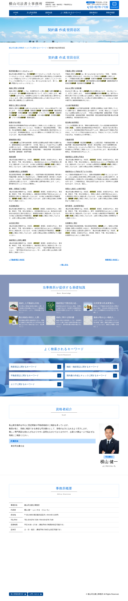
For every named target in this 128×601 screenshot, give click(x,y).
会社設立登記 (14, 223)
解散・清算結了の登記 (17, 189)
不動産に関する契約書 (73, 71)
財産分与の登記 (15, 122)
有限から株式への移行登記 (75, 189)
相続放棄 (12, 157)
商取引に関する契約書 (17, 105)
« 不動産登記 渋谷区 (16, 260)
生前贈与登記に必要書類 (18, 172)
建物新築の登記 (15, 140)
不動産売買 (69, 140)
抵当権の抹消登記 (72, 122)
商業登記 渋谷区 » (112, 260)
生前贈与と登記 (71, 223)
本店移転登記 (14, 206)
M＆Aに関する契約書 (73, 88)
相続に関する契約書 (16, 88)
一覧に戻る (64, 265)
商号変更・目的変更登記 (74, 206)
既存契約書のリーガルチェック (21, 71)
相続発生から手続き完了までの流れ (78, 172)
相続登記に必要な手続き (74, 157)
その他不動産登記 (72, 105)
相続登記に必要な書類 (17, 240)
